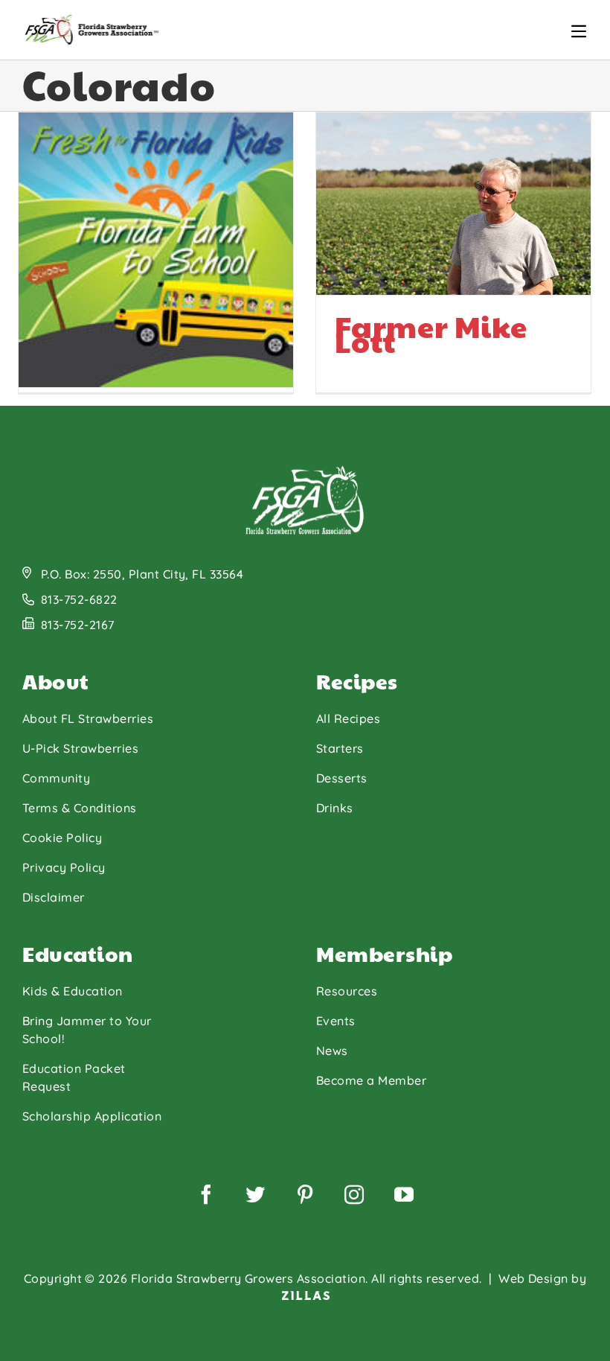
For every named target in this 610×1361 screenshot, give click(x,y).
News (332, 1050)
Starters (340, 748)
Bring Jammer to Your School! (87, 1029)
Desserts (341, 778)
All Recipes (348, 718)
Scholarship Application (91, 1116)
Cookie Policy (62, 837)
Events (336, 1020)
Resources (346, 991)
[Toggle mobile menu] (579, 31)
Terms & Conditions (79, 807)
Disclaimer (53, 897)
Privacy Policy (64, 867)
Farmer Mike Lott (431, 333)
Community (56, 778)
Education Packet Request (74, 1077)
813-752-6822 (79, 599)
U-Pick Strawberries (80, 748)
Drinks (334, 807)
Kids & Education (72, 991)
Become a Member (371, 1080)
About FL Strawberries (87, 718)
